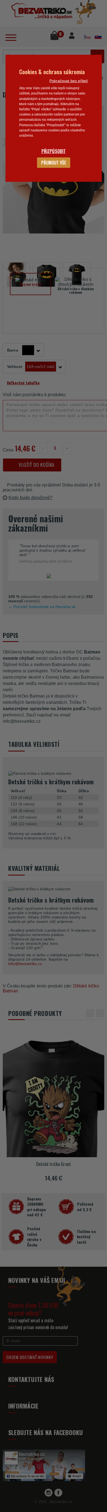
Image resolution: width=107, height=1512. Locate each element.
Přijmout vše (53, 162)
